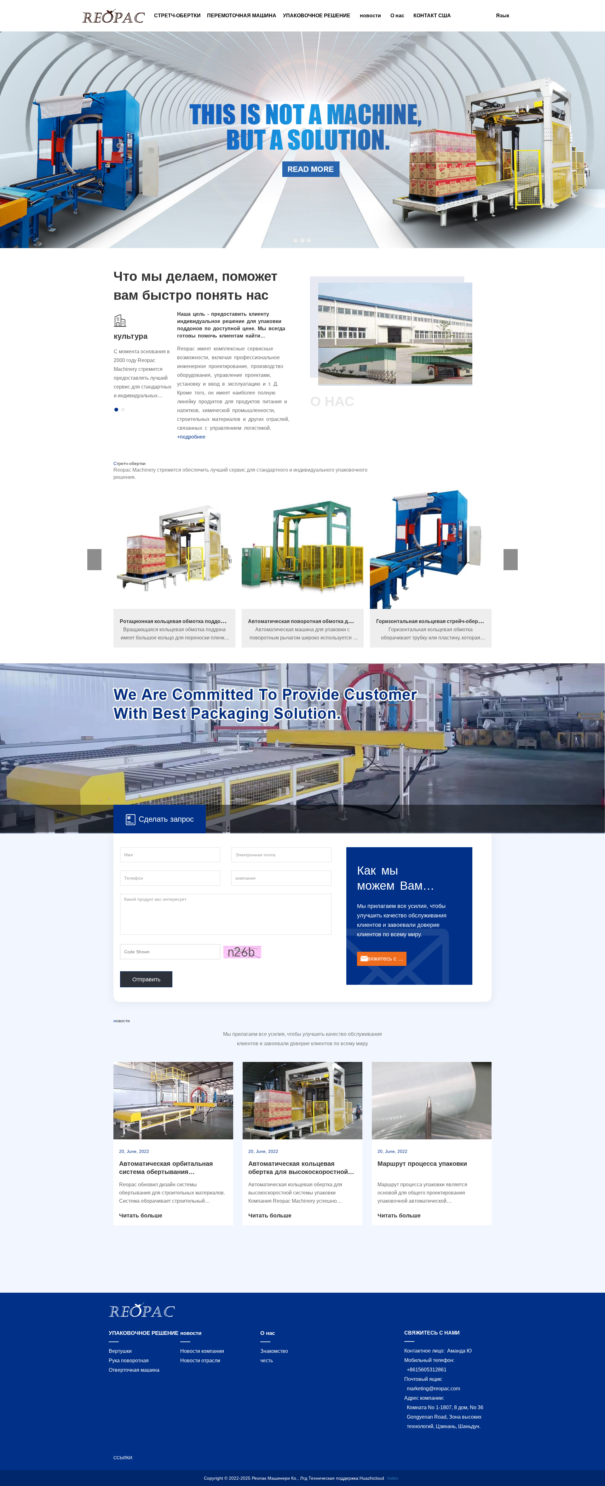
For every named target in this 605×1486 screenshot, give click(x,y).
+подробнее (191, 437)
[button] (296, 240)
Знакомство (274, 1351)
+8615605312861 (427, 1369)
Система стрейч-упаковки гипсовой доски (430, 621)
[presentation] (47, 140)
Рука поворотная (129, 1360)
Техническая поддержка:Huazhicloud (346, 1478)
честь (266, 1360)
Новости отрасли (200, 1360)
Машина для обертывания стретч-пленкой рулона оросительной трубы (338, 621)
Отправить (146, 979)
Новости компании (202, 1351)
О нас (267, 1333)
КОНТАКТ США (432, 15)
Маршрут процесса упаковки (422, 1163)
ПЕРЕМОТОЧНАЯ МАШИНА (241, 15)
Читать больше (140, 1215)
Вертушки (120, 1351)
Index (392, 1478)
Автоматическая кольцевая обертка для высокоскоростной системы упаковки (298, 1171)
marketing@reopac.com (433, 1388)
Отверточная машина (134, 1370)
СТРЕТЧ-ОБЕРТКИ (177, 15)
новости (190, 1333)
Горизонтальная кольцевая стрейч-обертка (175, 621)
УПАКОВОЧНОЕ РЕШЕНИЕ (143, 1333)
